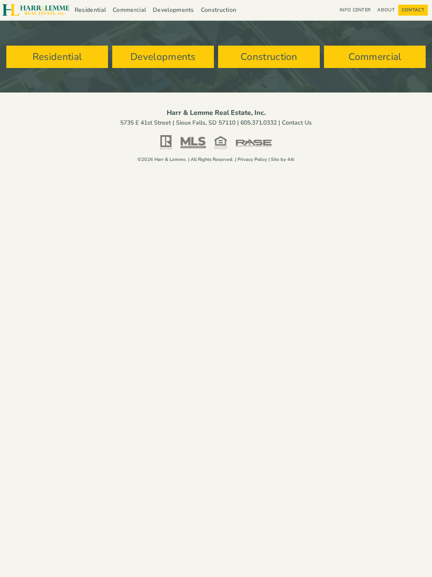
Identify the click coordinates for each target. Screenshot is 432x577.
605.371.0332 (258, 123)
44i (290, 159)
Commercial (129, 10)
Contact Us (297, 123)
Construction (219, 10)
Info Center (355, 10)
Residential (90, 10)
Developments (173, 10)
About (386, 10)
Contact (413, 10)
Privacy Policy (252, 159)
